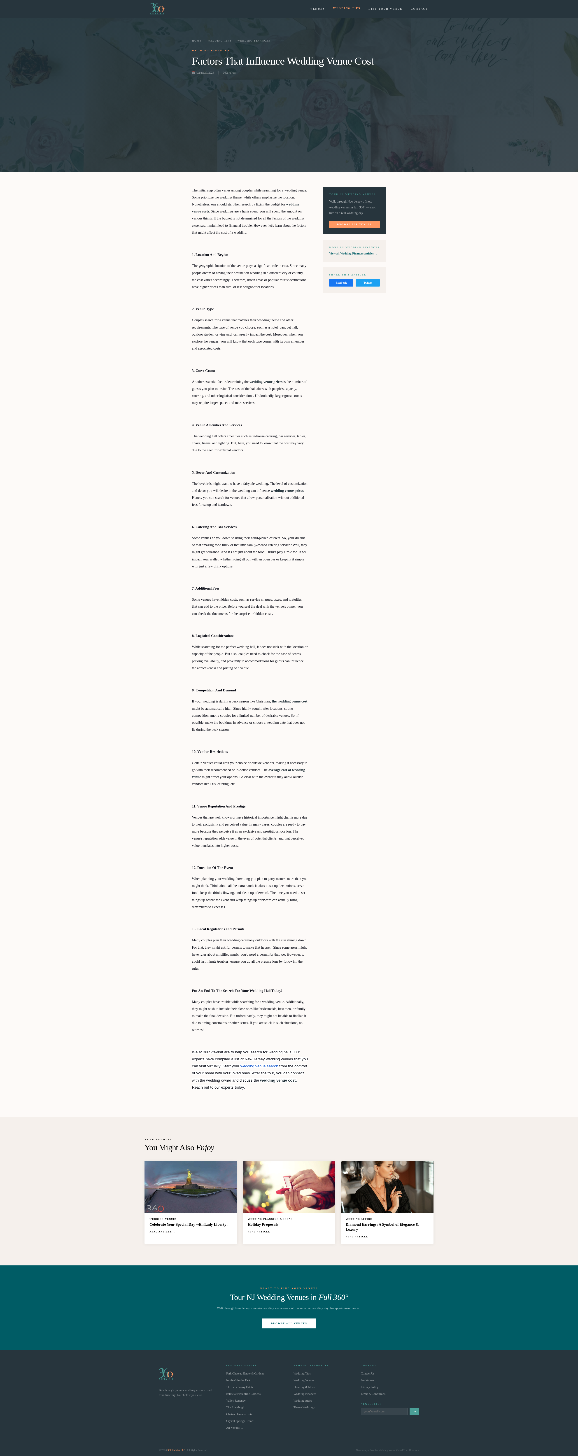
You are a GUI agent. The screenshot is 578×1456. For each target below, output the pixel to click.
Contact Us (367, 1373)
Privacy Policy (370, 1387)
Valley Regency (236, 1400)
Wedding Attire (303, 1400)
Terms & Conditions (373, 1393)
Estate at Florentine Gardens (243, 1393)
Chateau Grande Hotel (239, 1414)
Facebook (341, 282)
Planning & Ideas (304, 1387)
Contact (419, 8)
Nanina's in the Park (238, 1380)
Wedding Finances (253, 40)
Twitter (368, 282)
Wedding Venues (304, 1380)
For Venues (367, 1380)
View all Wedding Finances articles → (353, 253)
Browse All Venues (354, 224)
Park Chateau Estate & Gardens (245, 1373)
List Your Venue (385, 8)
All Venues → (234, 1427)
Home (197, 40)
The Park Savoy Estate (240, 1387)
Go (414, 1411)
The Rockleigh (235, 1407)
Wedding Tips (346, 8)
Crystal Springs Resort (240, 1421)
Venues (317, 8)
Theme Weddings (304, 1407)
